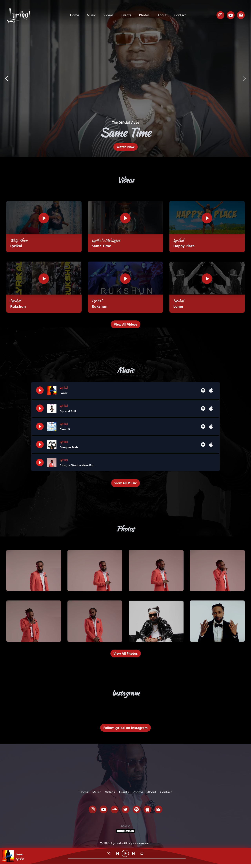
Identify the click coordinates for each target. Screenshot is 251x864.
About (161, 15)
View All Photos (126, 653)
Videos (109, 15)
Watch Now (125, 147)
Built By (125, 825)
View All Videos (125, 324)
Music (91, 15)
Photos (144, 15)
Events (126, 15)
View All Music (125, 483)
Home (74, 15)
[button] (6, 78)
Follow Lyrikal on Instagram (125, 728)
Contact (180, 15)
